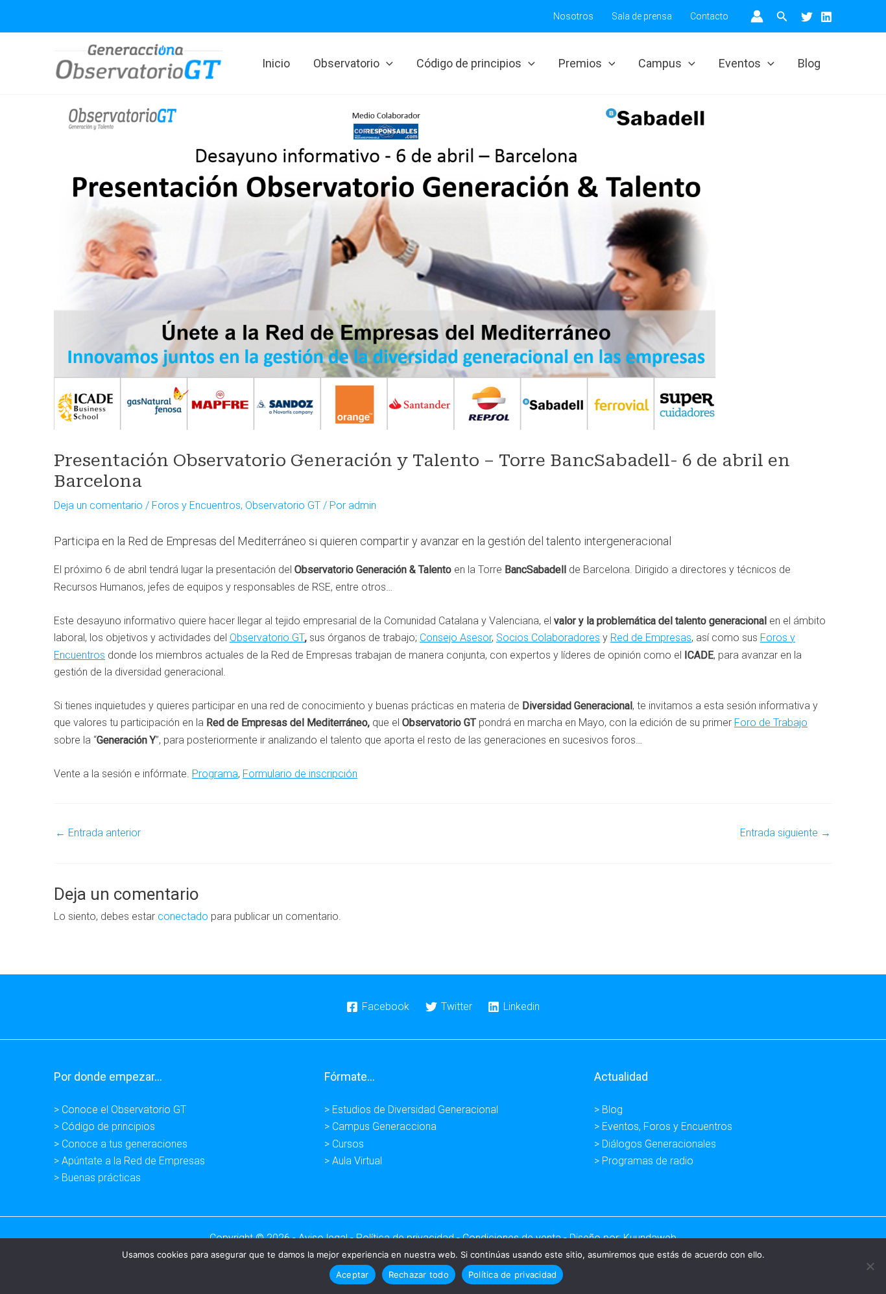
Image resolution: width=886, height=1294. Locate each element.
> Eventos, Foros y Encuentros (663, 1126)
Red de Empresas (650, 637)
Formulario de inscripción (300, 774)
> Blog (608, 1109)
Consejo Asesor (456, 637)
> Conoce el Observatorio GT (120, 1109)
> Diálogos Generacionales (655, 1144)
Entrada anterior (98, 833)
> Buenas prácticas (97, 1177)
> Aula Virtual (353, 1161)
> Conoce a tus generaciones (120, 1144)
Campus (660, 63)
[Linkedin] (826, 17)
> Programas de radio (643, 1161)
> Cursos (344, 1144)
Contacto (709, 16)
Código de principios (468, 63)
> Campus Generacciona (380, 1126)
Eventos (740, 63)
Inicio (276, 63)
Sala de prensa (642, 16)
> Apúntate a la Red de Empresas (129, 1161)
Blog (809, 63)
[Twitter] (807, 17)
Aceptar (352, 1274)
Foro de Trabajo (771, 722)
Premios (580, 63)
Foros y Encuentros (196, 505)
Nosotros (573, 16)
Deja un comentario (98, 505)
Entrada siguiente (785, 833)
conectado (183, 916)
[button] (782, 16)
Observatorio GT (282, 505)
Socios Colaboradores (548, 637)
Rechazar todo (419, 1274)
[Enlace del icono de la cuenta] (756, 16)
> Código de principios (104, 1126)
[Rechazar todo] (869, 1266)
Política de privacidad (512, 1274)
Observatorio (346, 63)
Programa (215, 774)
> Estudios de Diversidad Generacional (411, 1109)
